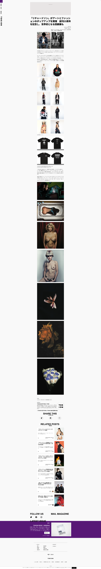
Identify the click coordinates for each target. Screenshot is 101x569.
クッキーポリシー (63, 567)
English (52, 554)
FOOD (38, 548)
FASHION (66, 28)
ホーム (38, 544)
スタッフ (54, 546)
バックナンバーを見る (46, 535)
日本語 (48, 554)
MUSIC (38, 547)
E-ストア (54, 544)
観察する (69, 28)
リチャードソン (42, 399)
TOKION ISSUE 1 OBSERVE (41, 525)
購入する (46, 532)
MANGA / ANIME (45, 549)
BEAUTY (38, 549)
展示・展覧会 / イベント (48, 399)
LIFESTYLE (45, 548)
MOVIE (44, 547)
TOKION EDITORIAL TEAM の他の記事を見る (48, 410)
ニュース (39, 399)
